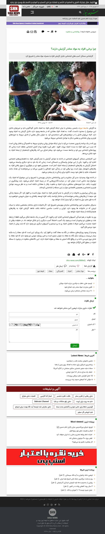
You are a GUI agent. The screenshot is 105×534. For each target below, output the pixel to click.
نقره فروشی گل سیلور (85, 412)
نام (94, 313)
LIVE (49, 7)
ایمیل (93, 319)
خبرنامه (28, 499)
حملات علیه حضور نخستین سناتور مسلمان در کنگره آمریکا (73, 368)
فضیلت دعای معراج (28, 396)
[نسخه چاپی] (28, 32)
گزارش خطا (88, 266)
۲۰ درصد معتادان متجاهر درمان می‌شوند (78, 291)
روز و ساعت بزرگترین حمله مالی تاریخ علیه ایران (73, 479)
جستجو (34, 499)
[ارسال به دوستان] (31, 32)
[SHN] (14, 10)
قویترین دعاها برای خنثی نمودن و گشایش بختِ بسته (74, 407)
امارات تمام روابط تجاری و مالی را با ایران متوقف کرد (75, 434)
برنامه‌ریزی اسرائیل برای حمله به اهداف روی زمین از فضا (74, 364)
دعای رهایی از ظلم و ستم (84, 396)
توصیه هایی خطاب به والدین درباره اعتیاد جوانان (75, 283)
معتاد (50, 271)
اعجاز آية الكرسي (46, 396)
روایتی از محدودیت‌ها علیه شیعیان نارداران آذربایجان (72, 482)
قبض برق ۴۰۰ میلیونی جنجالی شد (81, 438)
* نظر (93, 329)
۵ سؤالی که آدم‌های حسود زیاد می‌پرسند (79, 379)
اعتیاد (70, 271)
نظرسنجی (42, 499)
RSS (22, 499)
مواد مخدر (80, 271)
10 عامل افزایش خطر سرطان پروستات (80, 376)
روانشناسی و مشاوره (73, 31)
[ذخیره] (35, 32)
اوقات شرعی (58, 499)
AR (57, 7)
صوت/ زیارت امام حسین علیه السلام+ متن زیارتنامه (79, 18)
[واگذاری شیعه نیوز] (52, 22)
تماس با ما (26, 6)
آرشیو (80, 499)
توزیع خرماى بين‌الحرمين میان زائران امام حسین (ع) (75, 427)
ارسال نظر (60, 266)
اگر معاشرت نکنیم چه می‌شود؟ (82, 442)
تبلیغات (49, 499)
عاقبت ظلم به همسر (63, 396)
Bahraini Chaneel (41, 401)
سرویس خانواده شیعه (88, 31)
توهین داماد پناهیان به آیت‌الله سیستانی (76, 475)
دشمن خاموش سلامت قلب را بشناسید (79, 361)
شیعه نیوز (83, 128)
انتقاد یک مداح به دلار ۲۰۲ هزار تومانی (79, 372)
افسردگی (60, 271)
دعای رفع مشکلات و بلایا (62, 401)
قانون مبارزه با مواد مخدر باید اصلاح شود (78, 287)
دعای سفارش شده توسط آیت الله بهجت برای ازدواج (33, 407)
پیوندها (74, 499)
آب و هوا (67, 499)
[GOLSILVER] (51, 457)
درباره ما (96, 499)
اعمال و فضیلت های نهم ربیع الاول (81, 431)
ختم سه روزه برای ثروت (84, 401)
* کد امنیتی (91, 324)
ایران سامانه (47, 531)
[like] (75, 266)
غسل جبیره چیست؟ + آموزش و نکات (77, 490)
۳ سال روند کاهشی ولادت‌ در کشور (78, 486)
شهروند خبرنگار (38, 6)
